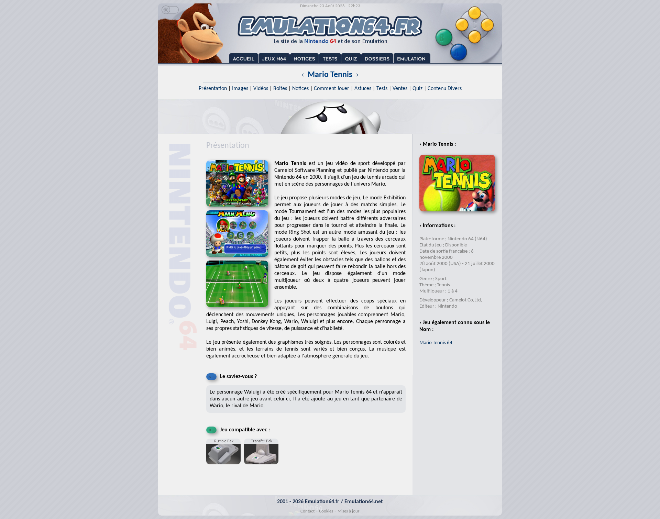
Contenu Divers (445, 88)
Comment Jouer (331, 88)
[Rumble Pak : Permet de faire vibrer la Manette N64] (225, 467)
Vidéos (260, 88)
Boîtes (280, 88)
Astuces (362, 88)
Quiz (417, 88)
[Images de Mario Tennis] (240, 259)
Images (240, 88)
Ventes (400, 88)
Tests (381, 88)
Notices (300, 88)
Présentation (213, 88)
